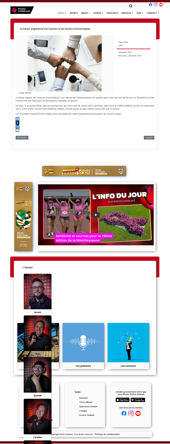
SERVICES (126, 13)
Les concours (128, 365)
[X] (85, 123)
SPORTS (74, 13)
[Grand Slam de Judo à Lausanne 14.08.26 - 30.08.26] (84, 171)
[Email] (85, 130)
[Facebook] (85, 119)
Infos (121, 45)
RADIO (84, 13)
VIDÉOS (97, 13)
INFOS (61, 13)
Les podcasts (83, 365)
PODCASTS (112, 13)
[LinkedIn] (85, 126)
